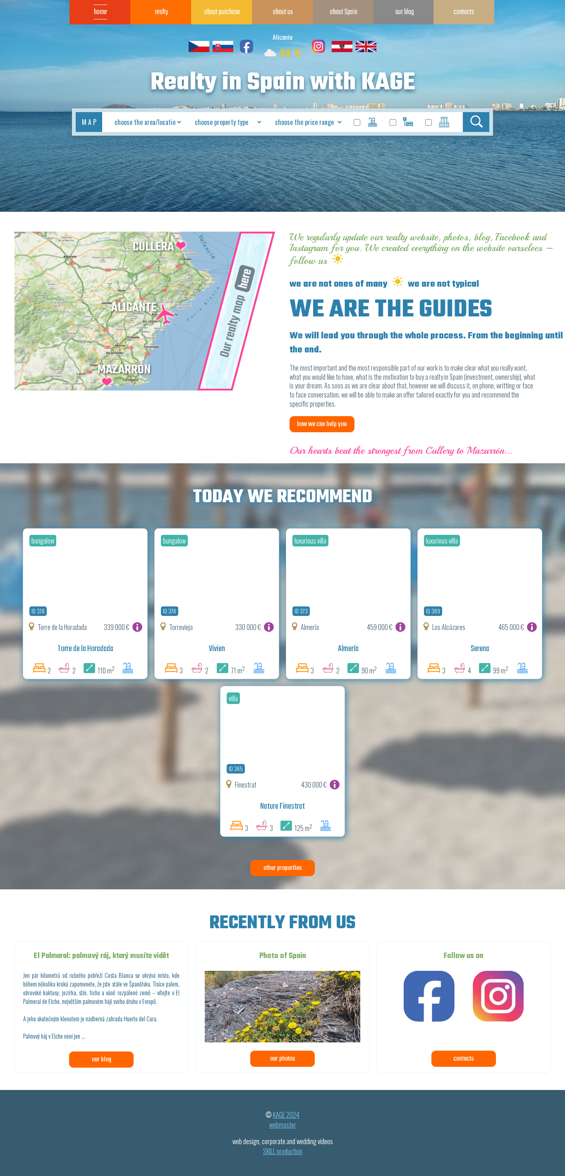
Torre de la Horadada (85, 649)
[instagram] (318, 50)
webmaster (282, 1125)
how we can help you (322, 424)
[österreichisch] (342, 50)
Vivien (217, 649)
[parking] (409, 123)
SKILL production (282, 1151)
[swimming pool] (373, 123)
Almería (348, 649)
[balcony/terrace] (444, 123)
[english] (366, 50)
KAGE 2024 (286, 1115)
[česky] (199, 50)
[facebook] (246, 50)
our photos (282, 1058)
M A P (89, 122)
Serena (480, 649)
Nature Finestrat (282, 806)
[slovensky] (223, 50)
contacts (463, 1058)
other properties (282, 868)
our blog (101, 1059)
